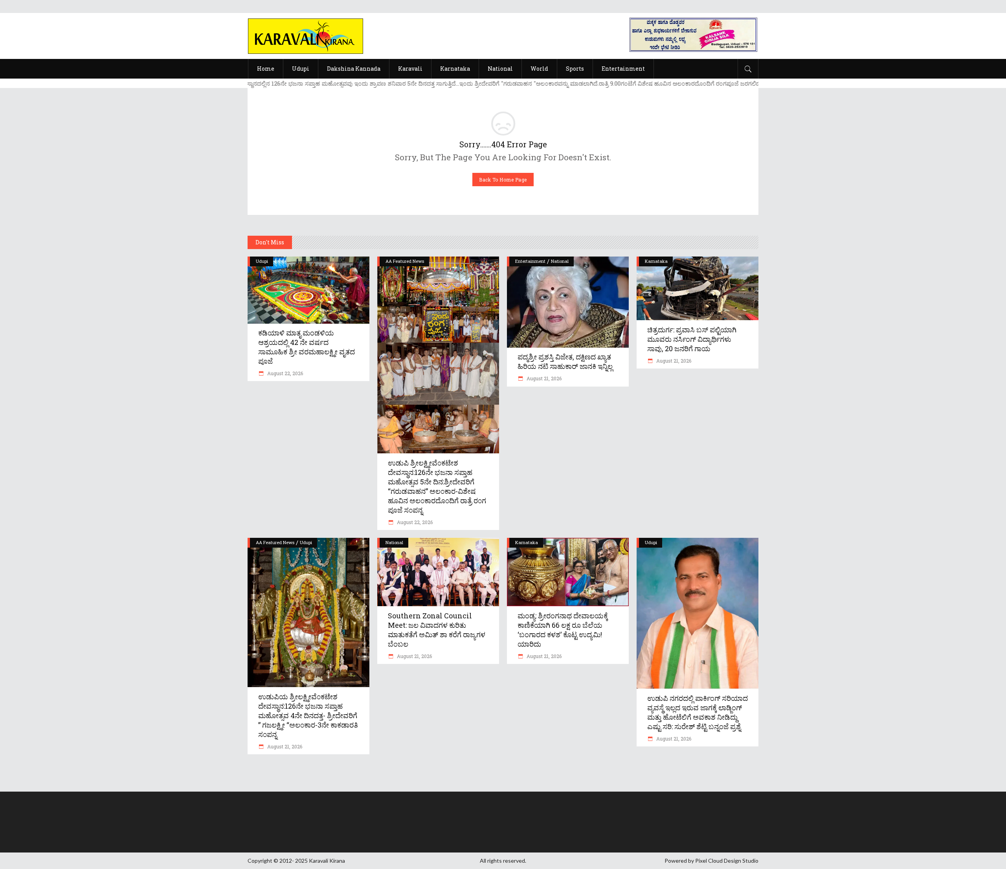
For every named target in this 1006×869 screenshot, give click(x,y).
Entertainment (530, 261)
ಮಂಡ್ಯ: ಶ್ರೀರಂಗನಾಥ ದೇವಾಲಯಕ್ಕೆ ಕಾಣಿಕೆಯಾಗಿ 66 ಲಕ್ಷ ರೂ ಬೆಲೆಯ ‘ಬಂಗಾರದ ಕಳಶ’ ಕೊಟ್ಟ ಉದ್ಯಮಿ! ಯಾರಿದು (563, 630)
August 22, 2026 (284, 373)
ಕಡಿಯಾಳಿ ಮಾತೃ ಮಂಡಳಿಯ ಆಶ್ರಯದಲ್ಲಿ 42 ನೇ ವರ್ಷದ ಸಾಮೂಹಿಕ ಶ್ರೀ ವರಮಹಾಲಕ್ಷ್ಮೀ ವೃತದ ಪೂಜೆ (306, 347)
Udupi (262, 261)
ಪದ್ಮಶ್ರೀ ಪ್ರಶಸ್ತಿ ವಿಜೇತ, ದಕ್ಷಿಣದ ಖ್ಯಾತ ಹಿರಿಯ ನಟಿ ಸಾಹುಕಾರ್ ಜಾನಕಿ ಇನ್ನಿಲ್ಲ (565, 361)
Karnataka (656, 261)
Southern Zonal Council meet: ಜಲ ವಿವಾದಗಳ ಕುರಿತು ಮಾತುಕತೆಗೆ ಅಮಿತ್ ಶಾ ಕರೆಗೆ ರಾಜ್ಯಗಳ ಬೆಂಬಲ (436, 630)
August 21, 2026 (543, 378)
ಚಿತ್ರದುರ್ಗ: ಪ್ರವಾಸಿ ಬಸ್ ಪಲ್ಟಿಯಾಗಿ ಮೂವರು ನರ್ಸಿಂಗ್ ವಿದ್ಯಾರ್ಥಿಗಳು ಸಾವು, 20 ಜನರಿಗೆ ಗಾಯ (691, 339)
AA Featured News (405, 261)
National (560, 261)
